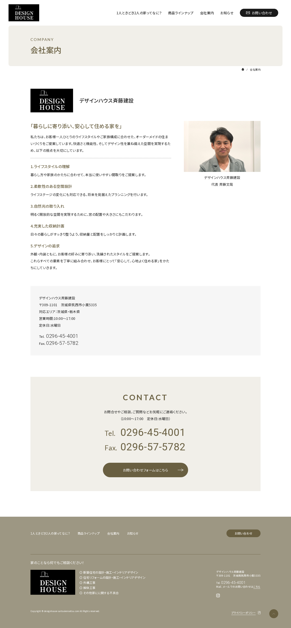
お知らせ (226, 12)
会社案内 (207, 12)
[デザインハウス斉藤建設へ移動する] (243, 69)
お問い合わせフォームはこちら (145, 470)
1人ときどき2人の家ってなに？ (139, 12)
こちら (256, 586)
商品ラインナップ (181, 12)
